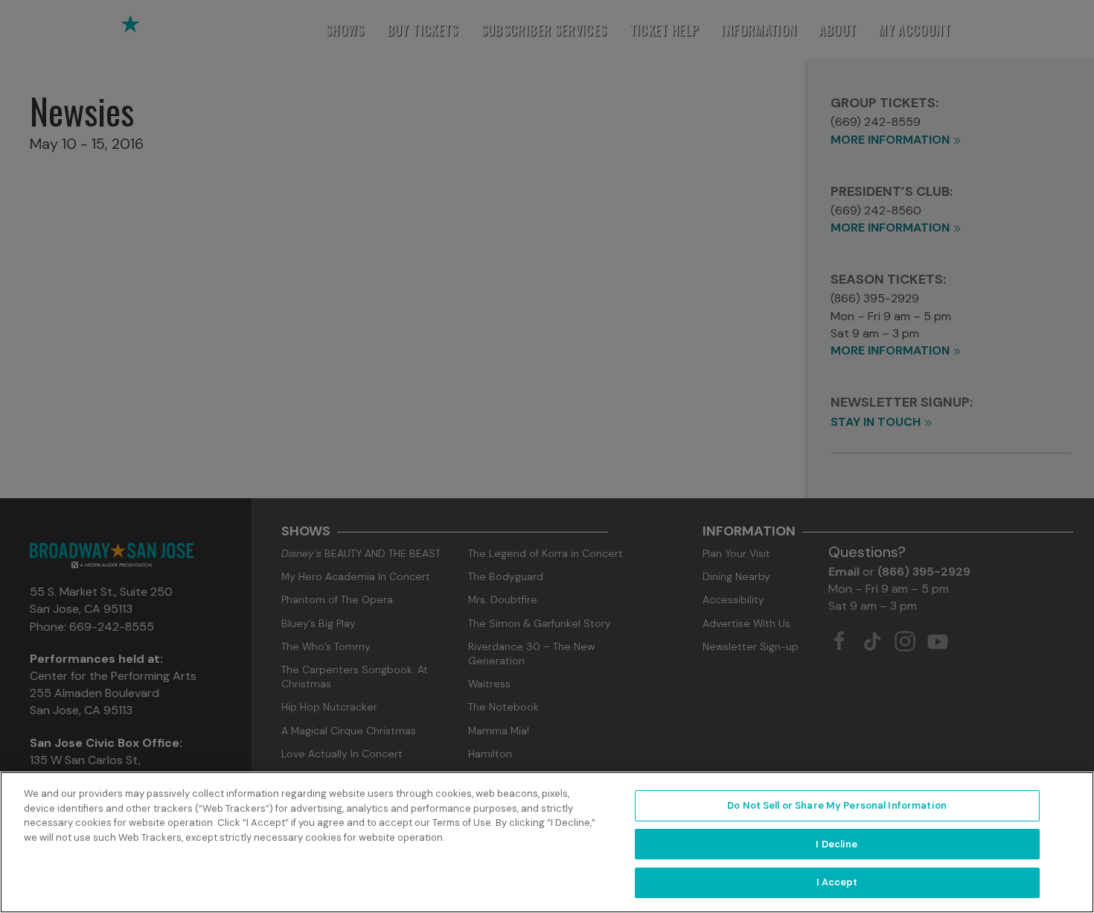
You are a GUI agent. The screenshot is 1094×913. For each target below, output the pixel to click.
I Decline (836, 844)
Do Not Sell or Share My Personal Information (837, 805)
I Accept (837, 882)
